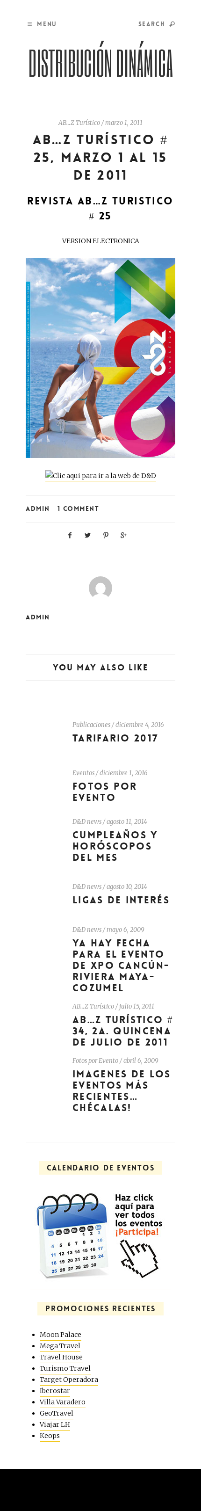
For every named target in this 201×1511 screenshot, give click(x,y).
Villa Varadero (63, 1402)
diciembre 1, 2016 (124, 773)
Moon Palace (60, 1334)
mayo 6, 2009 (125, 930)
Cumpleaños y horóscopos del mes (115, 846)
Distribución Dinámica (101, 62)
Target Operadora (69, 1379)
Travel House (61, 1357)
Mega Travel (60, 1346)
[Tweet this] (88, 534)
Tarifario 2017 (115, 738)
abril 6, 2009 (140, 1061)
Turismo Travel (65, 1368)
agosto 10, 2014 (127, 887)
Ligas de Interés (121, 900)
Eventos (83, 773)
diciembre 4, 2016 (139, 725)
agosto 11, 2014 (127, 822)
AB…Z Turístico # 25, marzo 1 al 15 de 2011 (100, 157)
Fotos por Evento (104, 792)
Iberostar (55, 1391)
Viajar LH (55, 1424)
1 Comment (78, 508)
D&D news (86, 822)
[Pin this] (106, 534)
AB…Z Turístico (79, 123)
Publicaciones (91, 725)
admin (38, 508)
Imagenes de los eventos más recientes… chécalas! (121, 1091)
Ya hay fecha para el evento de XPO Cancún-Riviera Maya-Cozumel (121, 966)
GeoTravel (56, 1413)
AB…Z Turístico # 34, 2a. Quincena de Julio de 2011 (122, 1031)
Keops (50, 1435)
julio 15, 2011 (136, 1006)
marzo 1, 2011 (124, 123)
